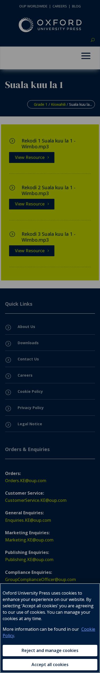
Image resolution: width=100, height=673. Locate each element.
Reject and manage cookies (50, 650)
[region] (50, 628)
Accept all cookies (50, 664)
